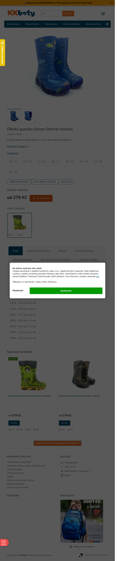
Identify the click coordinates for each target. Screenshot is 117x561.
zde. (97, 276)
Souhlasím (65, 290)
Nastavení (18, 290)
